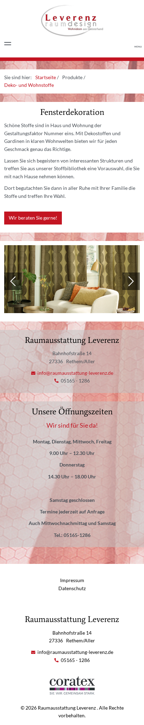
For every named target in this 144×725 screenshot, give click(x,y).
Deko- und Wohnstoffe (29, 85)
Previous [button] (13, 281)
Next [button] (131, 281)
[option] (72, 281)
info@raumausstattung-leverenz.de (74, 373)
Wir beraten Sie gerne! (33, 218)
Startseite (45, 77)
